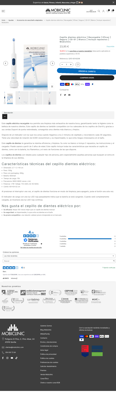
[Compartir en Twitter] (65, 95)
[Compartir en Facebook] (61, 95)
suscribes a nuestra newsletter (80, 51)
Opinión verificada (109, 267)
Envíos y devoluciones (48, 342)
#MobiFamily (45, 334)
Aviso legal (44, 350)
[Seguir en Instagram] (7, 358)
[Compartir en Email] (69, 95)
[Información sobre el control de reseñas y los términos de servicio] (41, 244)
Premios (43, 370)
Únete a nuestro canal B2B (50, 383)
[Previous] (5, 63)
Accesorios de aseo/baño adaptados (30, 20)
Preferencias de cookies (49, 362)
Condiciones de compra (49, 346)
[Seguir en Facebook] (3, 358)
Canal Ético (44, 378)
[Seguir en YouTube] (12, 358)
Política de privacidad (48, 354)
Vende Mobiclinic (46, 374)
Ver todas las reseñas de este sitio (31, 247)
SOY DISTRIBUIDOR (91, 11)
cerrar (2, 2)
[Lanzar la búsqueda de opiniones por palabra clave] (114, 261)
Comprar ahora (87, 78)
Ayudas (11, 20)
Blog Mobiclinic (45, 330)
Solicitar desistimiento (48, 366)
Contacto (43, 338)
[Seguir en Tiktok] (16, 358)
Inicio (3, 20)
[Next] (52, 63)
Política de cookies (47, 358)
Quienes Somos (46, 326)
